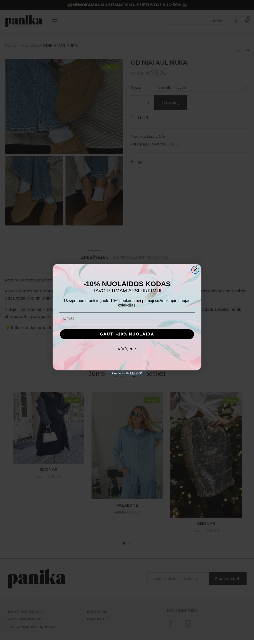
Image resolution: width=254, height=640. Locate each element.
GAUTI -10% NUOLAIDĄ (127, 334)
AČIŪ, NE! (127, 349)
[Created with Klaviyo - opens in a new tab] (127, 373)
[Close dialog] (195, 270)
